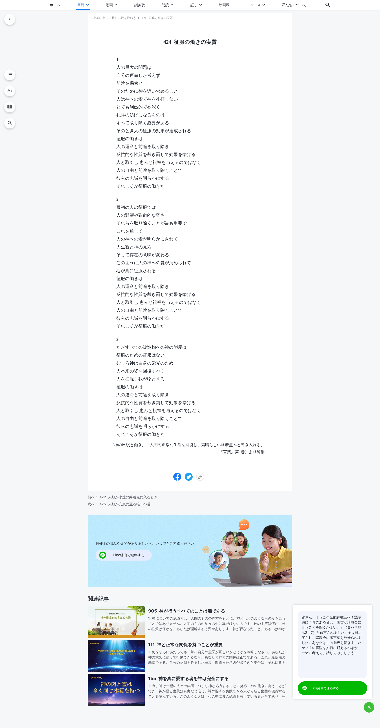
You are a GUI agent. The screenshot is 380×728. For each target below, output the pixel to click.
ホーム (55, 5)
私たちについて (294, 5)
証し (193, 5)
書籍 (80, 5)
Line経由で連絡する (325, 688)
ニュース (254, 5)
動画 (109, 5)
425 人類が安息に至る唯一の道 (124, 504)
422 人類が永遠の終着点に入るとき (128, 497)
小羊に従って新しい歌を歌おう (114, 18)
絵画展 (224, 5)
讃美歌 (139, 5)
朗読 (165, 5)
